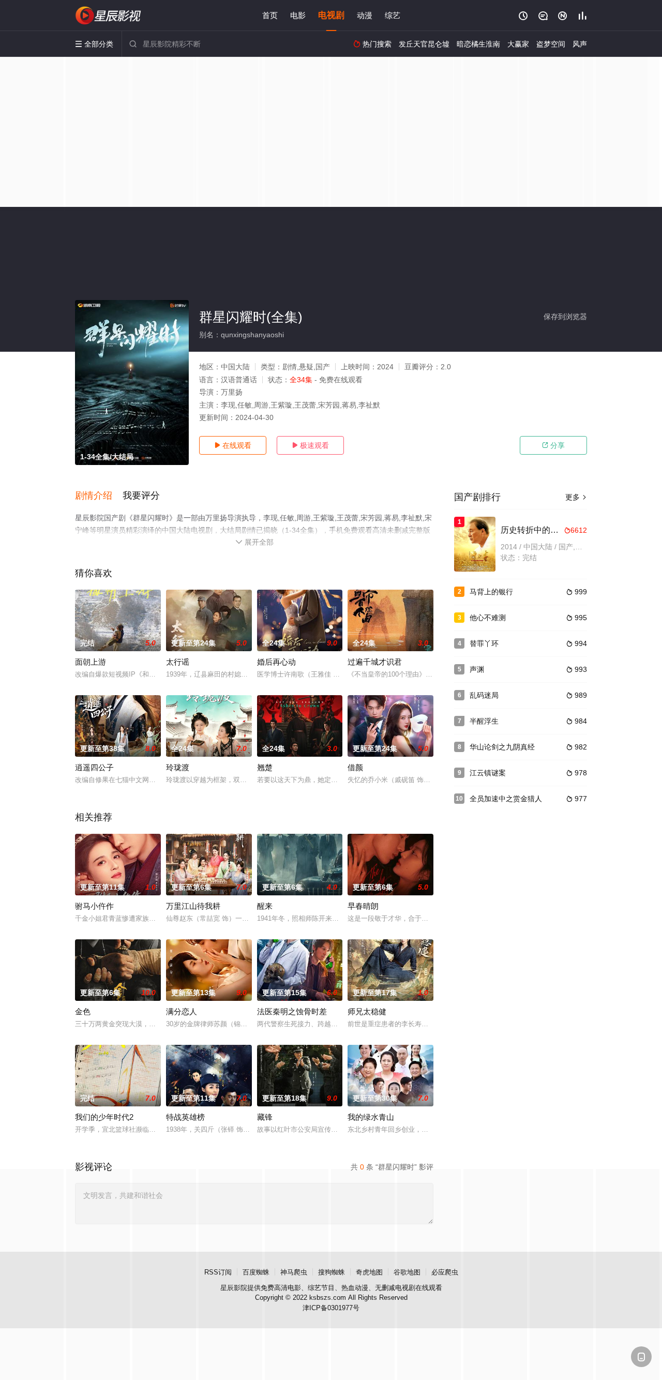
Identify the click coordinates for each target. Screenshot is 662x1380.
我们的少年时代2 (104, 1117)
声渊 (477, 669)
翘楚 (265, 767)
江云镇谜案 (488, 773)
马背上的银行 (491, 592)
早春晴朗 (363, 906)
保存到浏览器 (565, 316)
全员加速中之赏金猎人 (506, 798)
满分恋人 (181, 1011)
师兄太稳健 (367, 1011)
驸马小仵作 (94, 906)
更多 (576, 497)
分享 (553, 445)
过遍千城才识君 (375, 661)
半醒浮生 (484, 721)
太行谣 (177, 661)
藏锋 (265, 1117)
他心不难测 (488, 617)
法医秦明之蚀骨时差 (292, 1011)
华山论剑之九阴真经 (502, 747)
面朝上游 (90, 661)
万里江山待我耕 (193, 906)
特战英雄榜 (185, 1117)
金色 (83, 1011)
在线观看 (232, 445)
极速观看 (310, 445)
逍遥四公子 (94, 767)
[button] (99, 496)
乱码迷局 (484, 695)
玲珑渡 (177, 767)
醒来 (265, 906)
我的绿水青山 (371, 1117)
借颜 (355, 767)
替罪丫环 (484, 643)
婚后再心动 (276, 661)
